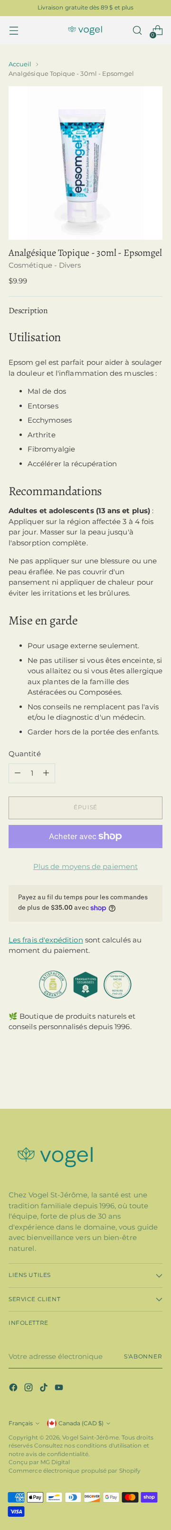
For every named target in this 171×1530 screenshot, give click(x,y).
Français (21, 1423)
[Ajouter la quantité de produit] (46, 773)
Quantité (25, 753)
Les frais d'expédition (46, 939)
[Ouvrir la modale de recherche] (137, 30)
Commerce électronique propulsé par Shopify (75, 1470)
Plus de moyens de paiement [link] (85, 866)
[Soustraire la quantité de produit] (17, 773)
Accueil (20, 64)
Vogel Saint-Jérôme (90, 1437)
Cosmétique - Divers (45, 265)
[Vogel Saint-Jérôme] (85, 30)
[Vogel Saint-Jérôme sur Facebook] (14, 1389)
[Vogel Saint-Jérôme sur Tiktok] (44, 1389)
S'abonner (143, 1356)
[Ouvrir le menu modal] (13, 30)
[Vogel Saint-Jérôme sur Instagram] (29, 1389)
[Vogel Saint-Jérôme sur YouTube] (60, 1389)
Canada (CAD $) (81, 1423)
